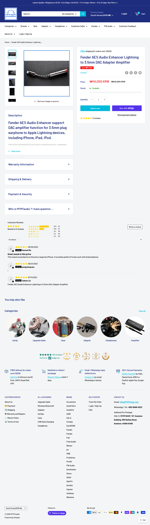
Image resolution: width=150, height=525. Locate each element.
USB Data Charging (46, 422)
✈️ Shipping (10, 410)
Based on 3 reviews (16, 229)
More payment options (127, 115)
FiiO (68, 438)
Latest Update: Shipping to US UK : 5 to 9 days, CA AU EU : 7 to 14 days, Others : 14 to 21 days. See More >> (75, 2)
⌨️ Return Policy (12, 418)
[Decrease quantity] (92, 99)
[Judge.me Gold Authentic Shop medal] (67, 356)
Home (7, 42)
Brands (24, 26)
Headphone (60, 26)
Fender (83, 73)
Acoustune (71, 402)
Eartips (94, 26)
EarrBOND (70, 426)
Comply (69, 422)
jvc (67, 449)
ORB (68, 453)
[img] (21, 247)
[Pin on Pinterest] (131, 72)
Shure (68, 473)
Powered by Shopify (12, 517)
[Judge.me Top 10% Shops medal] (105, 356)
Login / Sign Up (25, 34)
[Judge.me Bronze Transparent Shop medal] (86, 356)
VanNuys (70, 493)
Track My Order (95, 402)
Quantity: (84, 99)
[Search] (83, 13)
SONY (68, 477)
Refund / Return (54, 377)
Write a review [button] (135, 227)
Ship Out (13, 377)
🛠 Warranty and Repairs (15, 414)
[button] (86, 118)
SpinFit (69, 481)
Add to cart (95, 108)
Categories (9, 26)
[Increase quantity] (104, 99)
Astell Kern (71, 406)
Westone (70, 497)
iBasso (69, 445)
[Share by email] (140, 72)
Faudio (69, 430)
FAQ (90, 410)
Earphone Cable (78, 26)
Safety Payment (128, 374)
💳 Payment (10, 406)
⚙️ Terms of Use (12, 422)
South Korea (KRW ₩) (14, 508)
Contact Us (89, 377)
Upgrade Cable (44, 402)
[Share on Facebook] (126, 72)
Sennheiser (71, 469)
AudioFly (70, 410)
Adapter (44, 26)
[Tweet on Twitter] (135, 72)
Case (40, 418)
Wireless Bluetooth (46, 406)
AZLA (68, 418)
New (35, 26)
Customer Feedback (127, 26)
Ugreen (69, 489)
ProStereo (70, 457)
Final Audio (71, 441)
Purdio (69, 461)
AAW (68, 414)
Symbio (69, 485)
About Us (8, 34)
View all (142, 311)
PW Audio (108, 26)
